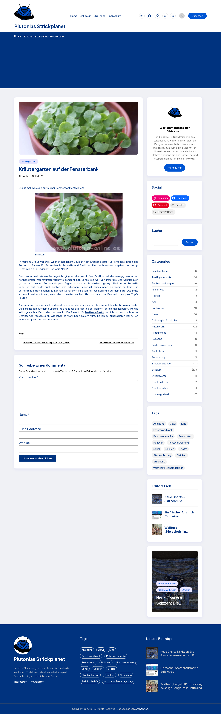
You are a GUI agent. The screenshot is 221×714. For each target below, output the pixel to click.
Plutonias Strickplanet (40, 26)
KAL (154, 301)
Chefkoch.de (26, 315)
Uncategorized (28, 161)
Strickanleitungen (162, 363)
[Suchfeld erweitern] (182, 15)
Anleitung (158, 423)
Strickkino (159, 461)
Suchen (189, 242)
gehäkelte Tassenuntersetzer (116, 342)
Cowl (173, 423)
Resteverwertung (162, 345)
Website (25, 443)
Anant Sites (141, 708)
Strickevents (159, 375)
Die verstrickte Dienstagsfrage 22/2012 (46, 342)
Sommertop (159, 357)
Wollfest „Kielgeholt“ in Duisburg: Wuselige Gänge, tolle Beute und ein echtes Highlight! (181, 687)
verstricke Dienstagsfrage (168, 467)
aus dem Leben (160, 271)
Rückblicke (158, 351)
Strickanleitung (162, 455)
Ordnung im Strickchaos (166, 320)
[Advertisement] (110, 63)
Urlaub (36, 261)
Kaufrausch (158, 308)
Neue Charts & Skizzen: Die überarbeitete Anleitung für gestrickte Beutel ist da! (178, 655)
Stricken (156, 369)
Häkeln (156, 295)
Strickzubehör (160, 388)
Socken (169, 448)
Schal (156, 448)
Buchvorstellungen (163, 283)
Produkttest (159, 332)
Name (24, 414)
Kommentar (28, 377)
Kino (183, 423)
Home (18, 36)
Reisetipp (157, 338)
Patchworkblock (162, 429)
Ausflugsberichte (161, 277)
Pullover (158, 442)
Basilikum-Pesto (94, 312)
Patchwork (158, 326)
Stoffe (183, 448)
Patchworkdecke (163, 436)
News (155, 314)
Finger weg (158, 289)
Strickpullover (160, 382)
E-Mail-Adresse (31, 429)
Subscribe (197, 15)
